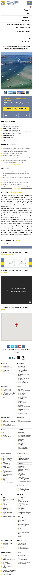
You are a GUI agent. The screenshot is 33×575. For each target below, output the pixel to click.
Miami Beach (20, 494)
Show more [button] (16, 164)
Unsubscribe (26, 42)
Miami (2, 494)
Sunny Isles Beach (6, 552)
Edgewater (20, 429)
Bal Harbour (20, 363)
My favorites (26, 20)
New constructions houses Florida (18, 24)
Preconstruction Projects (22, 31)
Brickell (19, 386)
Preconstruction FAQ (23, 28)
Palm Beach (20, 540)
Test (29, 35)
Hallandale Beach (22, 453)
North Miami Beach (6, 540)
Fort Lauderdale (6, 453)
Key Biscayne (20, 485)
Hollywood (20, 463)
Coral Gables (20, 417)
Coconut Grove (5, 417)
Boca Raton (4, 386)
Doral (3, 429)
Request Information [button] (16, 109)
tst (29, 38)
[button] (29, 3)
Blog (28, 13)
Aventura (4, 363)
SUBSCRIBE (16, 247)
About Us (27, 10)
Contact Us (26, 17)
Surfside (19, 552)
